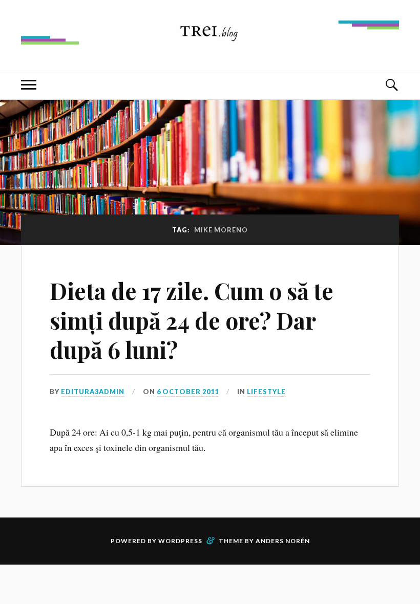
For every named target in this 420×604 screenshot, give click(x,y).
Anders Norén (283, 541)
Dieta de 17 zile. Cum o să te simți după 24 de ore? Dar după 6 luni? (191, 319)
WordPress (180, 541)
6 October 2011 (188, 391)
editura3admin (92, 391)
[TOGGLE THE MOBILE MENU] (28, 85)
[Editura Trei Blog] (210, 40)
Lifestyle (266, 391)
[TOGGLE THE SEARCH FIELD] (391, 85)
